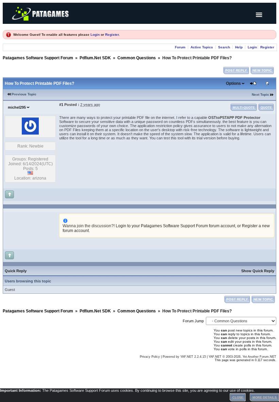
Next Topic (260, 94)
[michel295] (30, 133)
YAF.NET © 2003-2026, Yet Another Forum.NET (242, 356)
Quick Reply (16, 271)
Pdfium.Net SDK (95, 58)
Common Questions (136, 58)
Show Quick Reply (257, 271)
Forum (180, 47)
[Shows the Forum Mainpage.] (45, 27)
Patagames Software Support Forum (38, 58)
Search (224, 47)
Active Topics (202, 47)
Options (233, 83)
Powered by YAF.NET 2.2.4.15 (185, 356)
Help (239, 47)
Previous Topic (24, 94)
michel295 (17, 107)
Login (95, 34)
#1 (61, 105)
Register (112, 34)
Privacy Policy (150, 356)
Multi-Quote (244, 107)
